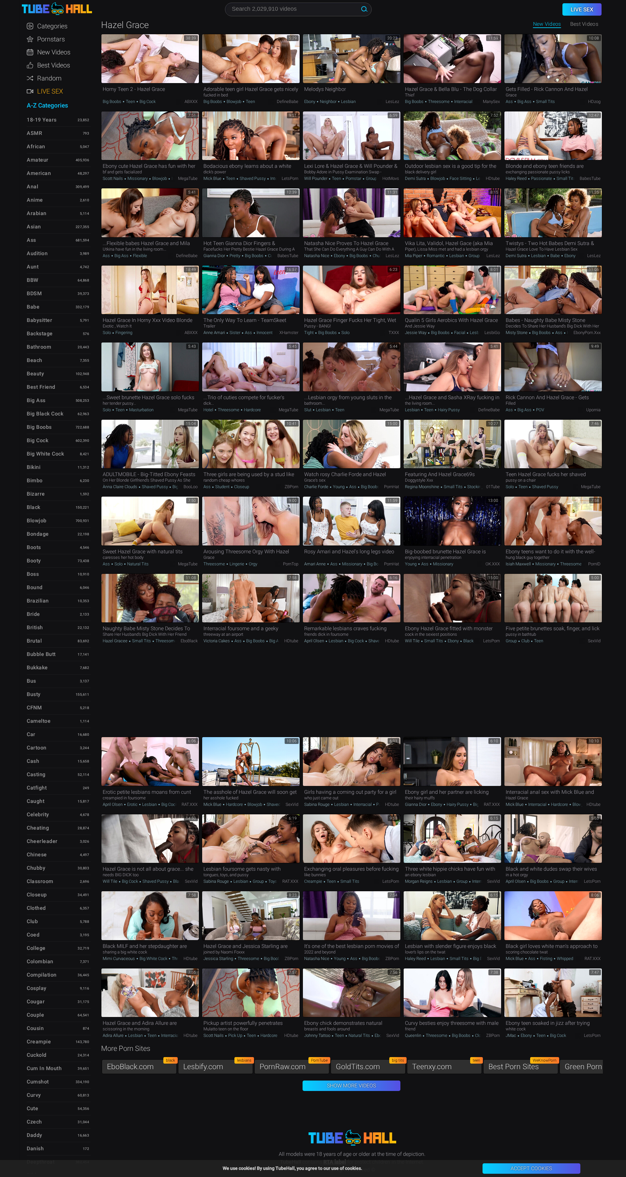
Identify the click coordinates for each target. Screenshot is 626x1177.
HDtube (493, 178)
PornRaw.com (294, 1065)
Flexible (139, 255)
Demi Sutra (416, 178)
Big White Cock (153, 958)
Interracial (462, 101)
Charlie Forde (316, 486)
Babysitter (39, 320)
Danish (35, 1148)
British (35, 627)
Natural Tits (137, 563)
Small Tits (545, 101)
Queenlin (413, 1035)
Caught (35, 801)
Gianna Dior (214, 255)
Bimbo (35, 480)
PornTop (290, 563)
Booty (34, 561)
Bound (35, 587)
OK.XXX (492, 563)
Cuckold (37, 1055)
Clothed (36, 908)
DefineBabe (287, 101)
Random (49, 78)
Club (525, 640)
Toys (272, 881)
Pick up (235, 1035)
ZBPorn (291, 486)
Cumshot (38, 1082)
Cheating (38, 828)
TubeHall (57, 9)
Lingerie (237, 563)
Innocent (264, 332)
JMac (511, 1035)
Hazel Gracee (115, 640)
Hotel (208, 409)
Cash (33, 761)
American (39, 173)
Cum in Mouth (44, 1068)
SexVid (594, 640)
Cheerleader (42, 841)
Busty (34, 694)
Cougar (36, 1001)
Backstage (40, 333)
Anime (35, 200)
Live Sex (50, 91)
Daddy (34, 1135)
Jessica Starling (218, 958)
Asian (34, 227)
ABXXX (191, 101)
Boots (34, 547)
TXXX (394, 332)
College (274, 255)
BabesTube (590, 178)
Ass (510, 101)
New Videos (547, 24)
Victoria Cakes (217, 640)
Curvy (34, 1095)
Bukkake (37, 667)
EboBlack (189, 640)
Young (339, 486)
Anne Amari (214, 332)
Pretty (235, 255)
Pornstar (353, 178)
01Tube (493, 486)
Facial (459, 332)
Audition (37, 253)
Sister (235, 332)
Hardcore (252, 409)
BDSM (34, 293)
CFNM (34, 708)
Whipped (564, 958)
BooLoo (191, 486)
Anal (32, 186)
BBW (32, 280)
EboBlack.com (141, 1065)
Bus (31, 681)
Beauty (35, 374)
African (36, 146)
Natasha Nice (317, 255)
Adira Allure (114, 1035)
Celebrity (38, 814)
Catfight (37, 788)
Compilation (42, 975)
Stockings (475, 486)
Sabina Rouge (317, 804)
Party (380, 804)
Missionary (138, 178)
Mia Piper (414, 255)
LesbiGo (492, 332)
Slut (308, 409)
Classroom (40, 881)
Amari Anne (315, 563)
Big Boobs (112, 101)
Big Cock (147, 101)
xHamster (288, 332)
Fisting (546, 958)
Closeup (241, 486)
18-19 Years (42, 120)
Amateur (38, 160)
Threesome (439, 101)
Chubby (379, 255)
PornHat (391, 486)
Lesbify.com (217, 1065)
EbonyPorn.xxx (587, 332)
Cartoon (37, 748)
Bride (33, 614)
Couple (35, 1015)
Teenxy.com (446, 1065)
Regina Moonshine (422, 486)
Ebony (310, 101)
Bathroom (39, 347)
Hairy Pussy (448, 409)
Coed (33, 935)
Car (31, 734)
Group (371, 178)
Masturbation (141, 409)
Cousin (35, 1028)
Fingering (123, 332)
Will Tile (413, 640)
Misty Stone (517, 332)
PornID (594, 563)
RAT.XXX (190, 804)
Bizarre (36, 494)
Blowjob (234, 101)
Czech (34, 1122)
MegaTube (188, 178)
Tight (309, 332)
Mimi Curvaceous (119, 958)
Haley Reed (517, 178)
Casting (36, 774)
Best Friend (41, 387)
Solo (107, 332)
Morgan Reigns (419, 881)
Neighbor (328, 101)
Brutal (34, 641)
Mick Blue (212, 178)
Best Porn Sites (522, 1065)
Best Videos (53, 65)
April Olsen (314, 640)
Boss (33, 574)
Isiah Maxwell (519, 563)
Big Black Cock (45, 414)
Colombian (40, 961)
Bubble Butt (41, 654)
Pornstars (51, 39)
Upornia (593, 409)
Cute (32, 1108)
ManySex (491, 101)
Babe (555, 255)
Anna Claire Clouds (120, 486)
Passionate (541, 178)
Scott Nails (113, 178)
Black (467, 640)
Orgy (252, 563)
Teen (130, 101)
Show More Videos (351, 1086)
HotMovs (390, 178)
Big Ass (524, 101)
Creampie (313, 881)
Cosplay (37, 988)
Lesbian (348, 101)
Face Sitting (460, 178)
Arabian (37, 213)
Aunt (32, 267)
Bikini (33, 467)
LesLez (392, 101)
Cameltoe (39, 721)
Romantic (436, 255)
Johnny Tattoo (317, 1035)
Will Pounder (316, 178)
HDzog (594, 101)
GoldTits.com (370, 1065)
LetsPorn (290, 178)
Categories (52, 26)
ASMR (34, 133)
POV (539, 409)
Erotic (132, 804)
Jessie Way (416, 332)
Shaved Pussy (253, 178)
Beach (34, 360)
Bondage (38, 534)
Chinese (37, 854)
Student (222, 486)
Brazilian (38, 601)
